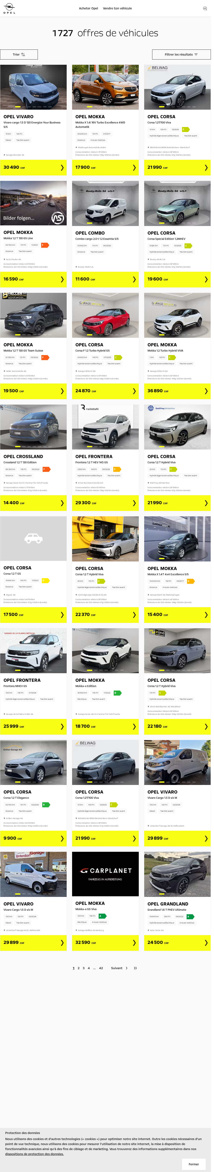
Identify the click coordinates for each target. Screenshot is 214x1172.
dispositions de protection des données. (34, 1154)
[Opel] (9, 8)
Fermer (194, 1164)
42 (101, 968)
